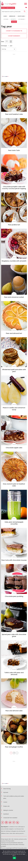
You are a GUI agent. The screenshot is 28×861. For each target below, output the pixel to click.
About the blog (7, 788)
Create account (10, 7)
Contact (5, 802)
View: (2, 41)
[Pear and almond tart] (14, 316)
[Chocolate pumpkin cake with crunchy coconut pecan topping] (14, 169)
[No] (26, 855)
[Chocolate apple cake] (14, 430)
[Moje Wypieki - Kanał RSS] (17, 822)
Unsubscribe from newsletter (10, 817)
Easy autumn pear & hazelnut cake (14, 485)
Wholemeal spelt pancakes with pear (14, 370)
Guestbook (6, 814)
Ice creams (21, 19)
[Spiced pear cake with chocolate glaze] (14, 617)
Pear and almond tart (14, 333)
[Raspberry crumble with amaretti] (14, 243)
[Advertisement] (14, 65)
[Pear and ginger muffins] (14, 729)
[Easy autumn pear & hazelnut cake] (14, 466)
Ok (14, 858)
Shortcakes (21, 16)
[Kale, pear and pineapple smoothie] (14, 505)
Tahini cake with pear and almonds (14, 674)
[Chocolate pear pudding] (14, 579)
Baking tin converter (8, 810)
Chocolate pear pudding (14, 596)
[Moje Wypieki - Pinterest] (13, 822)
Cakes (5, 16)
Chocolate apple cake (14, 448)
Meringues (12, 16)
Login (3, 7)
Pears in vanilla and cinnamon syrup (14, 409)
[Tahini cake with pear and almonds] (14, 655)
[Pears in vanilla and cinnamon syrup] (14, 390)
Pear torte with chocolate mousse (14, 560)
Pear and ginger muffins (14, 747)
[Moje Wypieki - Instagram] (6, 822)
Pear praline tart (14, 225)
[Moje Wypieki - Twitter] (10, 822)
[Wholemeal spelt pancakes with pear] (14, 352)
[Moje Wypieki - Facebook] (2, 822)
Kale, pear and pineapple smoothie (14, 523)
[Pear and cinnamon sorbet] (14, 280)
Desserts (13, 19)
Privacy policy (21, 848)
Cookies (6, 19)
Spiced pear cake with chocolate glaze (14, 635)
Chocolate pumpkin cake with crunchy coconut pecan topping (14, 188)
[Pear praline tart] (14, 207)
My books (5, 792)
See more (14, 21)
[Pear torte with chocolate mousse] (14, 543)
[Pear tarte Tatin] (14, 133)
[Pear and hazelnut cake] (14, 97)
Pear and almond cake (14, 711)
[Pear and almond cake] (14, 693)
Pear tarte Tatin (14, 150)
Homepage (4, 45)
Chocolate (20, 22)
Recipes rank (6, 806)
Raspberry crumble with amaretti (14, 261)
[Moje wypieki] (8, 3)
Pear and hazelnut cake (14, 114)
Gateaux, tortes (9, 22)
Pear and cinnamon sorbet (14, 297)
